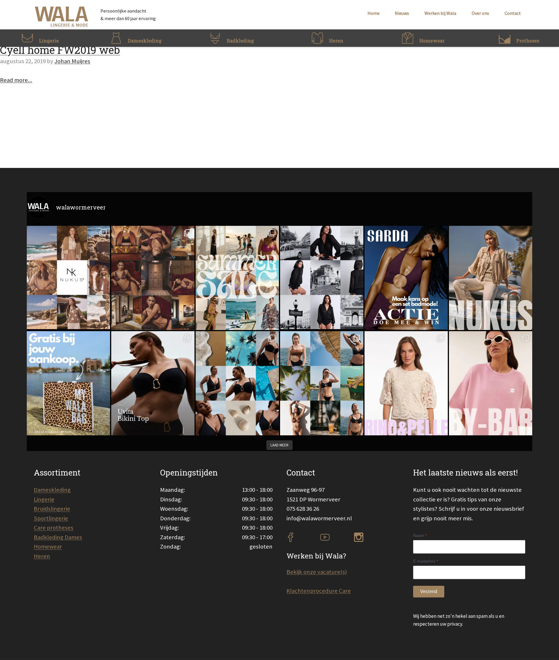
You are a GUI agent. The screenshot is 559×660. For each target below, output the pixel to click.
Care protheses (53, 527)
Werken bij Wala (440, 13)
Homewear (48, 546)
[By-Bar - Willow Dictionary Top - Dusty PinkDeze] (490, 383)
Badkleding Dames (58, 537)
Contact (513, 13)
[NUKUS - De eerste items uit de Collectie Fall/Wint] (68, 277)
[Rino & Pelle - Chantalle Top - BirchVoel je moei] (406, 383)
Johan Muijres (72, 61)
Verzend (428, 591)
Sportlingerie (51, 518)
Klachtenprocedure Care (318, 591)
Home (373, 13)
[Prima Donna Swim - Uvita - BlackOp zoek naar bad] (237, 383)
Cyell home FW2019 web (60, 50)
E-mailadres (425, 561)
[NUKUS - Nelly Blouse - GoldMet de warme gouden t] (490, 278)
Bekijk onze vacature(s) (316, 572)
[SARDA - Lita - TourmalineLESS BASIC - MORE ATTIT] (406, 278)
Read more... (16, 80)
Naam (420, 535)
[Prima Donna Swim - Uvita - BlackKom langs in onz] (152, 383)
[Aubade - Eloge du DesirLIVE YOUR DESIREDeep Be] (152, 278)
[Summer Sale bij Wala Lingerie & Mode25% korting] (237, 278)
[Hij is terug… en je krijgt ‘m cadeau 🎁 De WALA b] (68, 383)
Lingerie (44, 499)
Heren (42, 556)
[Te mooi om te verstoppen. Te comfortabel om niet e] (321, 277)
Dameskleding (52, 490)
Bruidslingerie (52, 508)
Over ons (480, 13)
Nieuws (402, 13)
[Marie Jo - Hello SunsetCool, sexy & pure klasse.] (321, 383)
